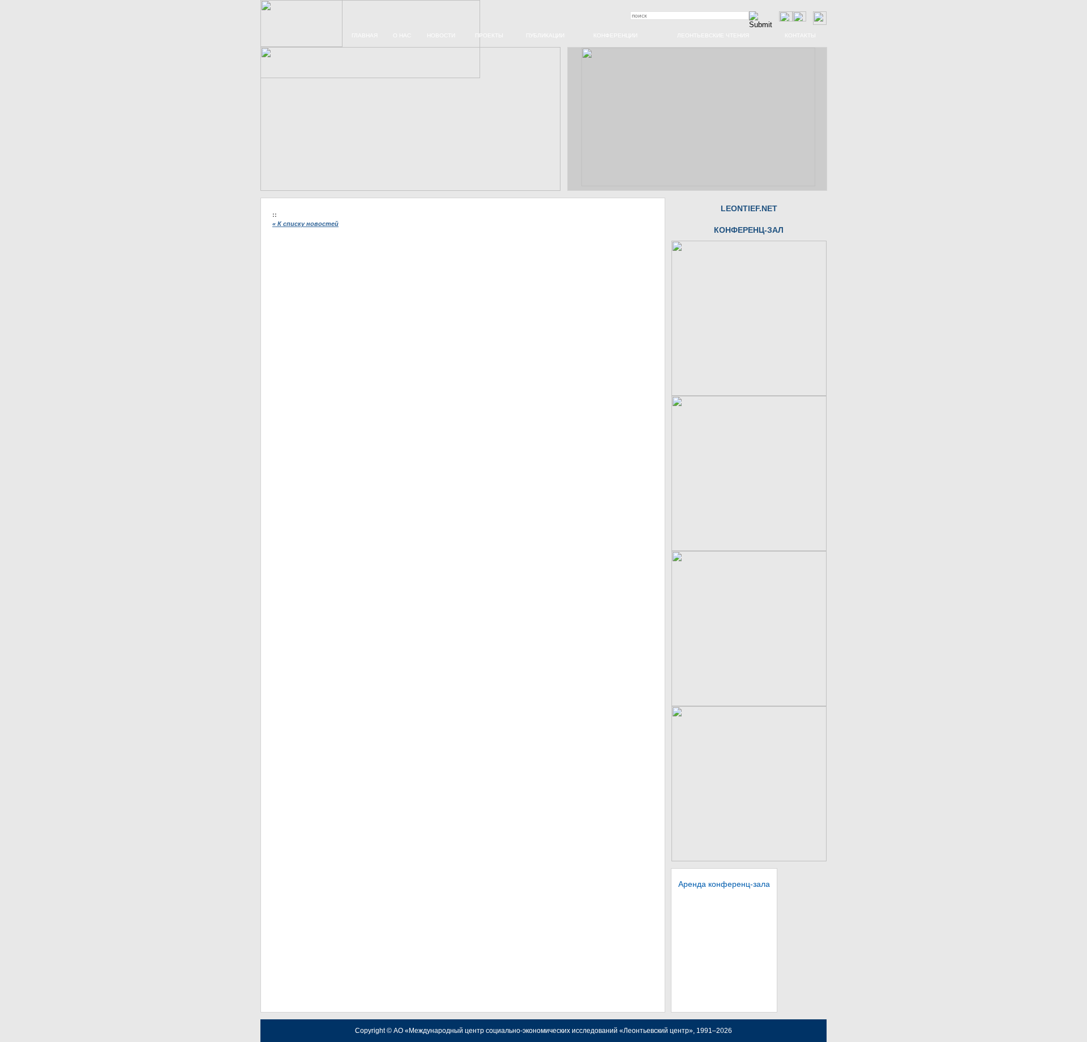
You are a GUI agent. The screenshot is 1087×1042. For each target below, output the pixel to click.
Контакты (800, 35)
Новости (441, 35)
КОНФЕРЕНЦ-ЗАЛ (749, 229)
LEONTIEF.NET (749, 208)
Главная (365, 35)
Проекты (489, 35)
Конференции (615, 35)
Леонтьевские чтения (713, 35)
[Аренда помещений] (749, 393)
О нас (402, 35)
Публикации (545, 35)
